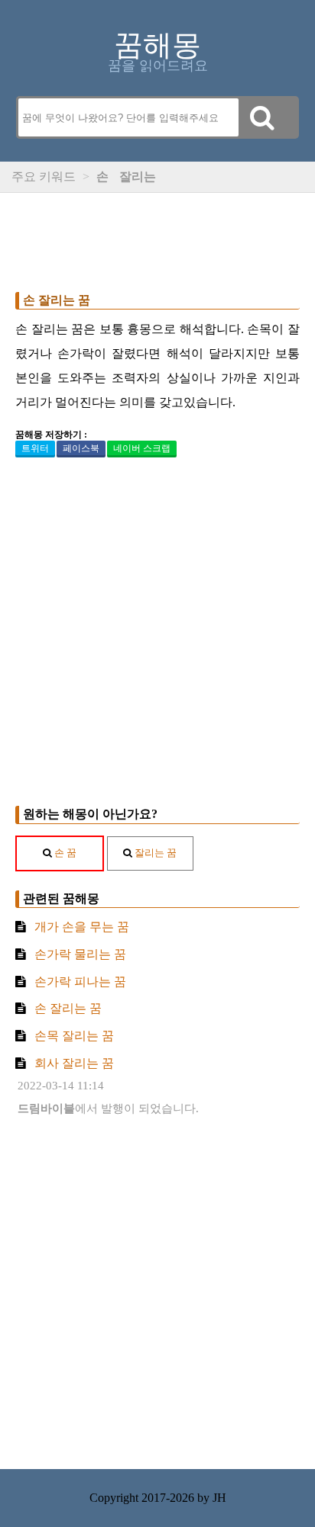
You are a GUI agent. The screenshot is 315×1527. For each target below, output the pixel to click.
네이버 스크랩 (141, 448)
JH (219, 1497)
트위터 (35, 448)
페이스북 (81, 448)
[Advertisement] (157, 238)
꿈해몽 (157, 45)
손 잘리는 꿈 (56, 300)
